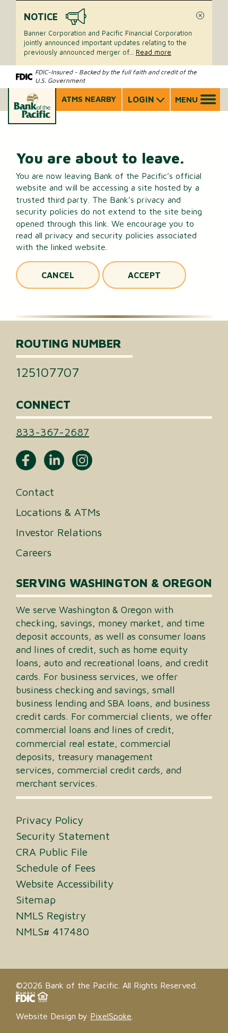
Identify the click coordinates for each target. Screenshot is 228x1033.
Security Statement (63, 836)
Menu (186, 99)
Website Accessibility (64, 884)
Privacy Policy (49, 820)
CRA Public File (51, 852)
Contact (35, 492)
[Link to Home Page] (32, 106)
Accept (144, 275)
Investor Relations (59, 532)
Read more (153, 52)
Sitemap (36, 899)
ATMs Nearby (89, 99)
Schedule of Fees (55, 868)
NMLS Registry (51, 915)
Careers (33, 552)
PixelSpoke (110, 1016)
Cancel (57, 275)
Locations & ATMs (58, 512)
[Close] (200, 16)
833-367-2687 (52, 432)
